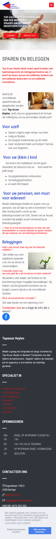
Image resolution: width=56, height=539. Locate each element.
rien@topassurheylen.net (19, 500)
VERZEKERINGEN (11, 392)
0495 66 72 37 (30, 35)
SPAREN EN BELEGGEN (14, 388)
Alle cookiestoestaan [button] (40, 530)
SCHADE (6, 404)
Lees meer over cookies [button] (17, 523)
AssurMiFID (8, 400)
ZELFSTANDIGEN (11, 396)
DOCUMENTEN (9, 408)
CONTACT (11, 35)
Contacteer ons (11, 308)
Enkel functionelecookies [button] (16, 530)
